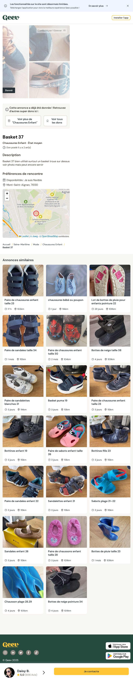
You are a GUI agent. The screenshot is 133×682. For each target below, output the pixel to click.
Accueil (7, 244)
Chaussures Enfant (52, 244)
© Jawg (34, 236)
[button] (7, 193)
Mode (36, 244)
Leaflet (25, 236)
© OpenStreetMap (48, 236)
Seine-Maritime (22, 244)
